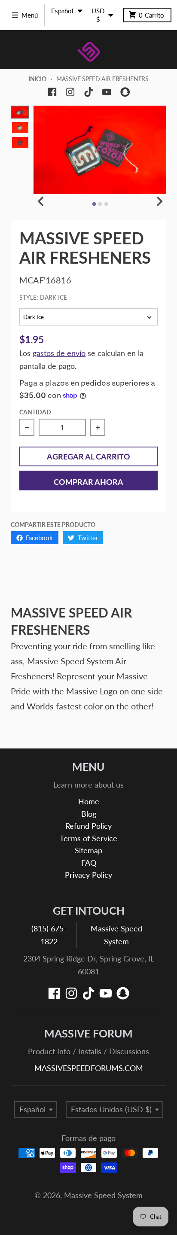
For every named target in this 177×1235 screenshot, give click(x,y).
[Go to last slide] (41, 201)
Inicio (37, 78)
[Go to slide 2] (100, 204)
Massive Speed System (103, 1195)
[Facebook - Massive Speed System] (52, 92)
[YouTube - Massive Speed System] (107, 92)
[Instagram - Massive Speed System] (70, 92)
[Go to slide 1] (94, 204)
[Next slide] (158, 201)
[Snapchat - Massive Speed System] (125, 92)
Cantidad (35, 412)
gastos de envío (59, 353)
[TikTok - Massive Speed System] (89, 92)
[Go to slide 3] (106, 204)
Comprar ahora (88, 482)
